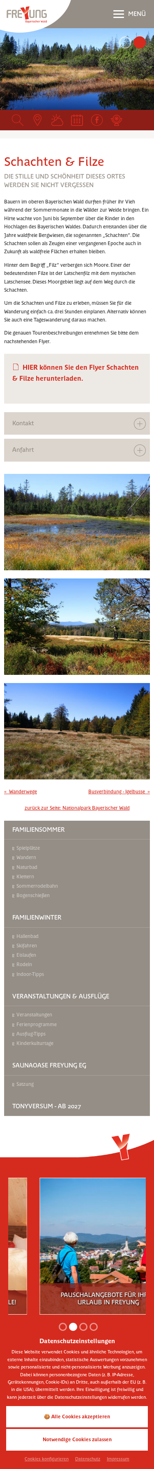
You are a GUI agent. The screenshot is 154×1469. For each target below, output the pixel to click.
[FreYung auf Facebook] (96, 120)
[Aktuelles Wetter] (57, 120)
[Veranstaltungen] (76, 120)
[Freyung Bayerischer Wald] (35, 16)
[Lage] (37, 120)
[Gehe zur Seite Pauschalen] (79, 1240)
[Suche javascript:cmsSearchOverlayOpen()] (17, 120)
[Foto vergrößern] (77, 69)
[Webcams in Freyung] (116, 120)
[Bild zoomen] (77, 522)
